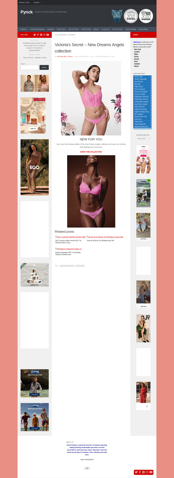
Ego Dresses (138, 81)
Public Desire (138, 86)
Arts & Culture (74, 29)
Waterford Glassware (141, 126)
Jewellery (50, 29)
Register (37, 2)
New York (137, 49)
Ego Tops (137, 84)
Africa (136, 56)
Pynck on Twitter (139, 94)
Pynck (27, 12)
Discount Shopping (37, 29)
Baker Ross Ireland (140, 104)
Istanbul (137, 64)
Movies (96, 29)
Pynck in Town (117, 29)
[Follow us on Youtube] (47, 35)
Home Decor (61, 29)
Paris (136, 61)
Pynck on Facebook (141, 91)
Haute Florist (138, 121)
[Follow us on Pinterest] (41, 35)
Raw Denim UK (139, 106)
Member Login (24, 2)
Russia (136, 59)
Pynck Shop (143, 29)
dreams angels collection (67, 265)
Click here (136, 42)
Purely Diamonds (140, 124)
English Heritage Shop (141, 111)
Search (23, 64)
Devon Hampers (139, 89)
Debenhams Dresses (141, 99)
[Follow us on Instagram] (44, 35)
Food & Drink (86, 29)
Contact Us (106, 29)
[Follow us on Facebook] (38, 35)
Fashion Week (131, 29)
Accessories (61, 35)
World (136, 66)
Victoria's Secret (80, 265)
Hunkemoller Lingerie (141, 101)
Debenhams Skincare (141, 96)
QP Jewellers (138, 114)
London (137, 51)
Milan (136, 54)
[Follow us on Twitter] (34, 35)
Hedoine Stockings (140, 109)
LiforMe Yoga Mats (140, 79)
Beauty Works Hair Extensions (140, 118)
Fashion (23, 29)
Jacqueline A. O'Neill (65, 56)
